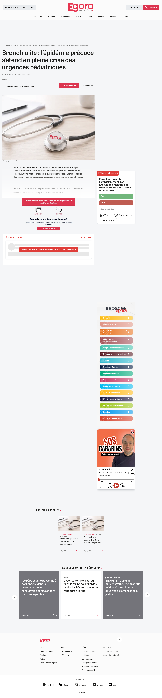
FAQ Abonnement (68, 651)
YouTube (116, 684)
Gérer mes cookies (89, 670)
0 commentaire (70, 86)
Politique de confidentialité (87, 657)
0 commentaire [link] (14, 237)
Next (147, 594)
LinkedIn (100, 684)
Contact (43, 655)
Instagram (83, 684)
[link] (108, 173)
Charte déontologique (48, 662)
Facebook (50, 684)
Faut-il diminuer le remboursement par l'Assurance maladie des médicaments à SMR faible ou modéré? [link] (115, 185)
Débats (101, 16)
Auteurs (43, 659)
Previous (14, 597)
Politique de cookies (89, 662)
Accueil (8, 45)
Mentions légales (88, 651)
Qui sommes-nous (47, 651)
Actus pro (38, 16)
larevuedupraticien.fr (111, 655)
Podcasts (114, 16)
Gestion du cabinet (84, 16)
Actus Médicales (25, 45)
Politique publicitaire (90, 666)
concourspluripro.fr (110, 651)
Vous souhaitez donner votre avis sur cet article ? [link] (49, 249)
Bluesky (67, 684)
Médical (51, 16)
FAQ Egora (65, 655)
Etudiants (65, 16)
